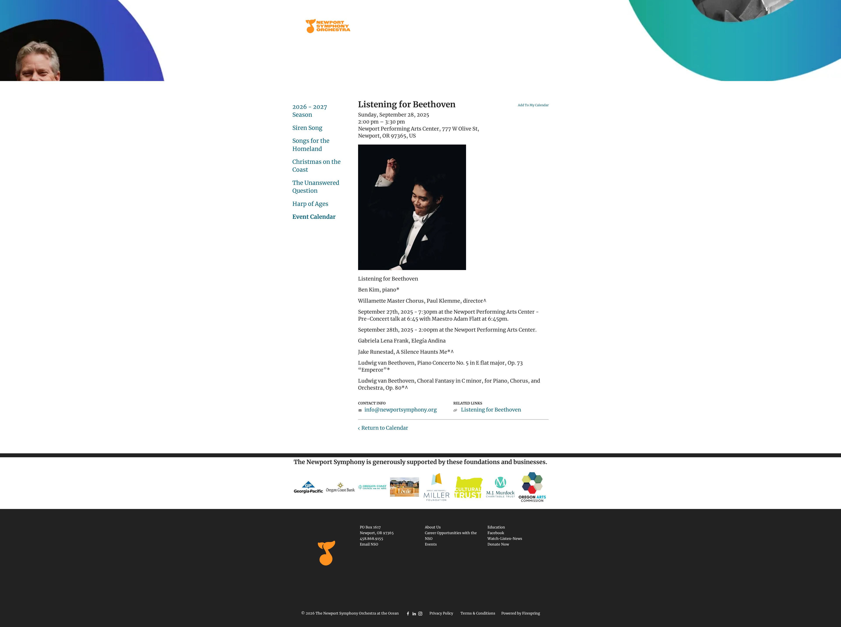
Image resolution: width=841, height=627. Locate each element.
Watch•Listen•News (505, 538)
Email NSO (369, 544)
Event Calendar (314, 216)
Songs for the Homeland (310, 144)
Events (400, 26)
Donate (528, 26)
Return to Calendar (384, 428)
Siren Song (307, 127)
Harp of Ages (310, 203)
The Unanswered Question (315, 186)
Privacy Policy (441, 613)
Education (426, 26)
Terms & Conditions (478, 613)
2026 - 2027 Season (309, 110)
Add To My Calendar (533, 105)
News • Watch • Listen (466, 26)
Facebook (496, 533)
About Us (503, 26)
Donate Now (498, 544)
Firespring (531, 613)
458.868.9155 (371, 538)
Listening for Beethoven (491, 409)
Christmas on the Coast (316, 165)
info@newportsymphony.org (400, 409)
